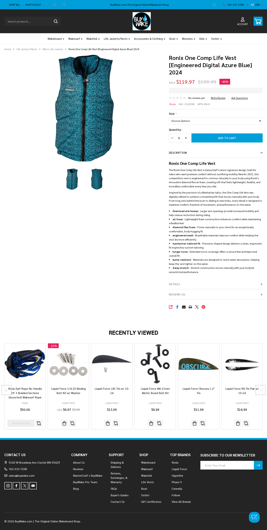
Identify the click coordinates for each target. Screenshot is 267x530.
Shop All (14, 4)
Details (174, 284)
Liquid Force (68, 402)
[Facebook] (177, 307)
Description (178, 152)
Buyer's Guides (120, 495)
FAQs (114, 488)
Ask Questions (239, 98)
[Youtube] (33, 485)
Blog (76, 488)
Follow (176, 495)
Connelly (177, 488)
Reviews (78, 469)
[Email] (184, 307)
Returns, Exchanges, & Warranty (119, 477)
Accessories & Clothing (148, 38)
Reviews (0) (177, 294)
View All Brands (181, 502)
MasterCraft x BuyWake (87, 475)
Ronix (172, 104)
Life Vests (147, 482)
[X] (197, 307)
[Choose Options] (107, 423)
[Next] (63, 4)
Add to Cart (227, 138)
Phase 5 (177, 482)
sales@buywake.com (22, 475)
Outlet (215, 38)
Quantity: (175, 129)
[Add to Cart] (64, 423)
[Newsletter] (258, 465)
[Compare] (39, 423)
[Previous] (55, 4)
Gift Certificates (151, 502)
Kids (202, 38)
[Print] (190, 307)
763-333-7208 (18, 469)
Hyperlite (177, 475)
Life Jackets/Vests (116, 38)
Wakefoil (91, 38)
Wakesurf (74, 38)
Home (7, 49)
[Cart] (258, 21)
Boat (172, 38)
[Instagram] (8, 485)
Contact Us (118, 502)
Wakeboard (55, 38)
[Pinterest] (203, 307)
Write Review (218, 98)
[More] (62, 39)
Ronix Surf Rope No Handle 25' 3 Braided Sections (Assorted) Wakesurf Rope (25, 393)
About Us (79, 462)
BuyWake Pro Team (85, 482)
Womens (187, 38)
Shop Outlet (33, 4)
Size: (173, 114)
